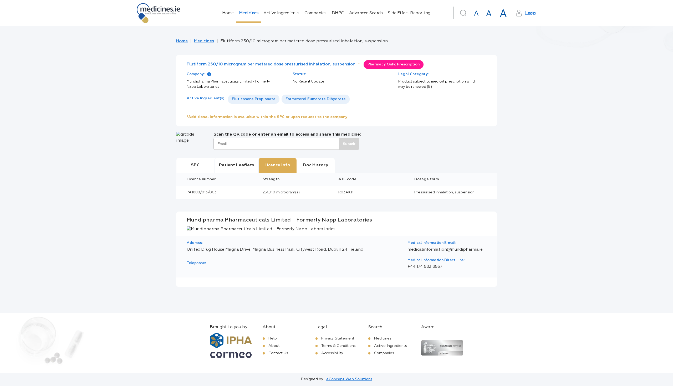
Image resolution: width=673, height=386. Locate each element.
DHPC (338, 13)
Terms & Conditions (338, 346)
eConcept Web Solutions (349, 379)
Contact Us (278, 353)
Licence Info (277, 165)
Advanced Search (366, 13)
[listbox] (289, 99)
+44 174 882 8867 (424, 267)
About (274, 346)
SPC (195, 165)
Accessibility (332, 353)
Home (228, 13)
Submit (349, 144)
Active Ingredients (281, 13)
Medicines (248, 13)
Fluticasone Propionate (254, 99)
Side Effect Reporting (409, 13)
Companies (315, 13)
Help (272, 338)
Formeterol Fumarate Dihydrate (315, 99)
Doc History (315, 165)
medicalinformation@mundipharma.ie (445, 250)
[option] (253, 99)
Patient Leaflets (236, 165)
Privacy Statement (337, 338)
